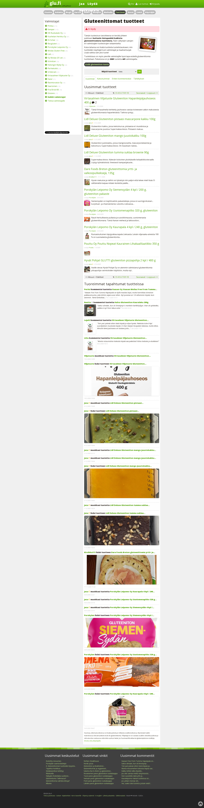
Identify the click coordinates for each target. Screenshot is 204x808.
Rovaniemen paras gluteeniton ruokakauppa (100, 773)
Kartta (77, 12)
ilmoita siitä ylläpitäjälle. (92, 741)
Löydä (92, 4)
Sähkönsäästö (120, 796)
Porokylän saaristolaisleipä (56, 763)
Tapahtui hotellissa (53, 768)
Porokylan (92, 198)
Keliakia (59, 12)
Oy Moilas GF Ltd (55, 57)
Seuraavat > (141, 93)
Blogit (69, 12)
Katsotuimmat (103, 78)
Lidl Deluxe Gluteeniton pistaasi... (126, 403)
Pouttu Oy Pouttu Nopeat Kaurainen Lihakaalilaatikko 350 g (121, 244)
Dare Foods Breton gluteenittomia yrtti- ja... (133, 552)
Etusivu (48, 12)
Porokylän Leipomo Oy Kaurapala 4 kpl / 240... (132, 591)
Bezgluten (52, 43)
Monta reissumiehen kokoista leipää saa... (137, 768)
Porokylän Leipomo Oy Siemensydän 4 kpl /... (132, 607)
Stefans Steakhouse (91, 761)
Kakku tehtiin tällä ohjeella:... (132, 771)
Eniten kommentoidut (121, 78)
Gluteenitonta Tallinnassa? (56, 778)
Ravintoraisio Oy (55, 82)
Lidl (49, 54)
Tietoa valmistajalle (56, 100)
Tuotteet (120, 12)
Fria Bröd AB (53, 89)
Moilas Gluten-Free (56, 50)
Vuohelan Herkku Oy (57, 36)
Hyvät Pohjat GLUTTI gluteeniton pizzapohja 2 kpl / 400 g (120, 260)
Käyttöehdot (66, 796)
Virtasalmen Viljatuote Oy (59, 75)
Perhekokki (53, 68)
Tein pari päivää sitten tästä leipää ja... (136, 766)
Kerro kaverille (76, 796)
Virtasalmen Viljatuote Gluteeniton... (130, 320)
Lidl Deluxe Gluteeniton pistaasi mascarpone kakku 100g (119, 119)
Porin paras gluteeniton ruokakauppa (98, 781)
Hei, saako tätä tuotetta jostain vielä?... (136, 783)
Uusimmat (90, 79)
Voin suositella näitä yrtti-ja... (132, 776)
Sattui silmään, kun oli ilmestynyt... (134, 763)
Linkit (139, 12)
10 (128, 93)
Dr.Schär (51, 40)
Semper (51, 29)
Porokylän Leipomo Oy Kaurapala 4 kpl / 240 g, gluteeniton (121, 227)
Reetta (87, 302)
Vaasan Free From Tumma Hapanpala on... (137, 761)
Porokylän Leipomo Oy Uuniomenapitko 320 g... (133, 599)
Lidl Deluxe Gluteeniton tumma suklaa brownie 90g (116, 152)
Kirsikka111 (93, 177)
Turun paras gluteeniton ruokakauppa (98, 776)
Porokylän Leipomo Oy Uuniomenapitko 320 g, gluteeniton (121, 210)
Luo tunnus (143, 4)
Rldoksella (50, 773)
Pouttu (91, 248)
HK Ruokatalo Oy (55, 33)
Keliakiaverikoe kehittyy (55, 771)
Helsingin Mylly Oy (56, 65)
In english (98, 796)
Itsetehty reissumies (53, 761)
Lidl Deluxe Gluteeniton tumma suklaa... (130, 505)
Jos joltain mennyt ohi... (130, 781)
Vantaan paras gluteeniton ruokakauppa (99, 778)
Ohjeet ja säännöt (88, 796)
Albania (48, 783)
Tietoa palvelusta (49, 796)
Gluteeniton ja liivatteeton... (94, 766)
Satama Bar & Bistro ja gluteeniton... (98, 771)
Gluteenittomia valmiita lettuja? (58, 781)
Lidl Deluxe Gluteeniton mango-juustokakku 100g (115, 136)
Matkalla (108, 12)
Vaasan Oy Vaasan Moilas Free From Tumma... (134, 289)
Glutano (51, 93)
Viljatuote (92, 106)
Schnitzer (52, 61)
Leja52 (87, 320)
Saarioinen (52, 86)
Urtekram (52, 72)
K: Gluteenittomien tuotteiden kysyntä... (61, 766)
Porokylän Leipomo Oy (58, 47)
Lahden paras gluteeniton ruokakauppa (99, 783)
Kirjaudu (156, 4)
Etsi (132, 4)
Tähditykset (139, 78)
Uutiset (58, 796)
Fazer (50, 79)
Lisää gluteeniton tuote (97, 64)
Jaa (82, 4)
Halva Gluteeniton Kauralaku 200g (131, 302)
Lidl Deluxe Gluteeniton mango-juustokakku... (133, 450)
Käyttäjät (150, 12)
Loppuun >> (152, 93)
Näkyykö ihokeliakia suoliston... (57, 776)
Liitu (86, 338)
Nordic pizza (88, 763)
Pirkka (50, 26)
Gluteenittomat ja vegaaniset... (95, 768)
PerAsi (87, 289)
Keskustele (89, 10)
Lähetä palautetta (109, 796)
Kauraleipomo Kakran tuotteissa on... (135, 778)
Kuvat (131, 12)
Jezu (90, 123)
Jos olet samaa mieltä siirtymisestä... (135, 773)
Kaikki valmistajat (57, 97)
